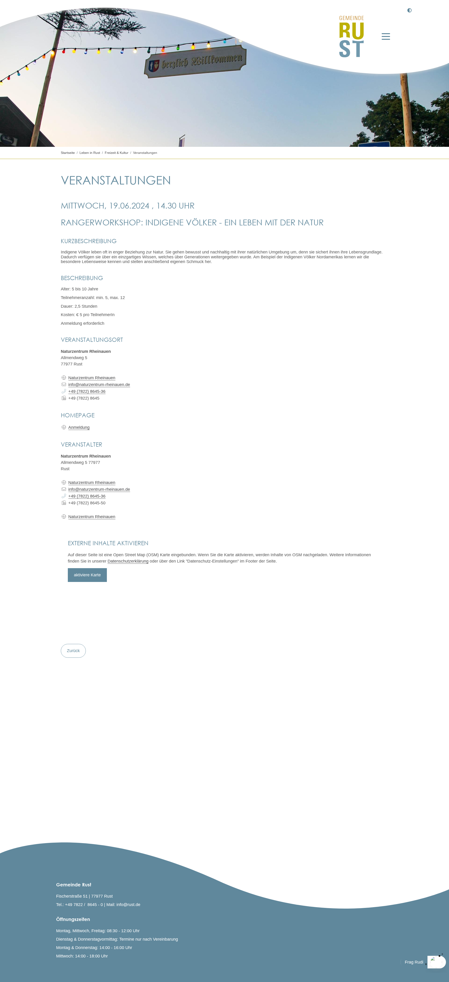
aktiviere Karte (87, 575)
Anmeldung (79, 427)
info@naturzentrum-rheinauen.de (99, 489)
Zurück (73, 650)
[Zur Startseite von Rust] (351, 36)
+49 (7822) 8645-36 (86, 496)
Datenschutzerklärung (128, 561)
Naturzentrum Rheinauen (91, 482)
